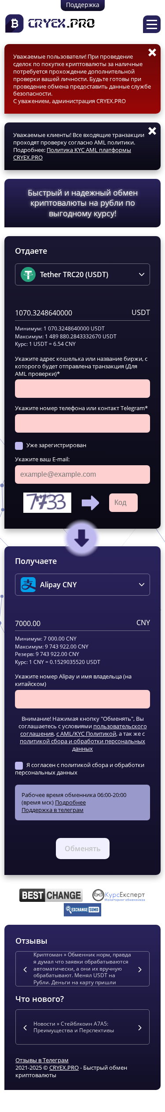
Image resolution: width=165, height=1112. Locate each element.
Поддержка (82, 4)
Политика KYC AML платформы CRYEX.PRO (72, 153)
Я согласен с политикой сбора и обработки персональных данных (79, 768)
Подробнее (70, 802)
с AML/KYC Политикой (86, 734)
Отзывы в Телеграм (42, 1060)
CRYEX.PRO (64, 1067)
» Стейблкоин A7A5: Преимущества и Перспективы (73, 1027)
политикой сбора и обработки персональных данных (82, 744)
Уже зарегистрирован (56, 445)
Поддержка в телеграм (53, 810)
